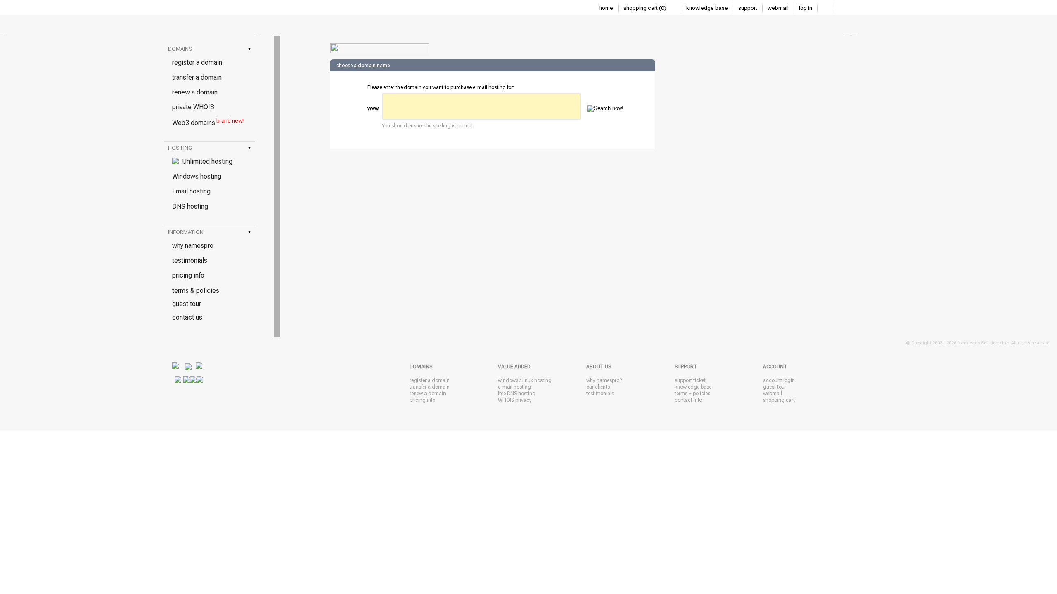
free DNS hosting (517, 393)
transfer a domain (197, 77)
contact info (688, 400)
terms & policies (195, 291)
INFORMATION (209, 232)
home (606, 8)
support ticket (690, 380)
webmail (778, 8)
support (747, 8)
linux (527, 380)
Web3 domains (208, 122)
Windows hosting (196, 176)
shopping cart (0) (645, 8)
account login (779, 380)
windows (508, 380)
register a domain (197, 62)
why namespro (192, 246)
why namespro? (604, 380)
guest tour (186, 304)
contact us (187, 317)
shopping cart (779, 400)
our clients (598, 387)
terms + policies (692, 393)
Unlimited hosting (205, 161)
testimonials (189, 260)
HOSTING (209, 148)
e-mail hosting (514, 387)
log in (805, 8)
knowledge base (707, 8)
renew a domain (195, 92)
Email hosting (191, 191)
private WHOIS (193, 107)
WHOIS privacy (515, 400)
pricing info (188, 275)
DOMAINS (209, 49)
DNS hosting (190, 206)
